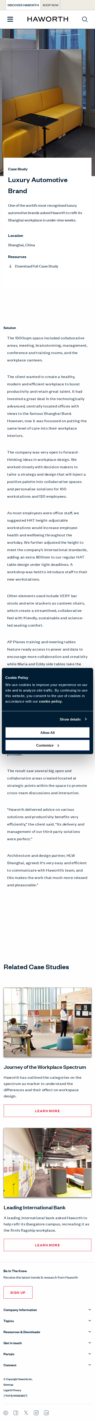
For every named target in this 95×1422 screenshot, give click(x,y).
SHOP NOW (50, 5)
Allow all (47, 733)
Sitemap (8, 1384)
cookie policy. (50, 701)
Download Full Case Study (36, 265)
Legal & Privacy (12, 1389)
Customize (44, 745)
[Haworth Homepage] (48, 19)
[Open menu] (10, 19)
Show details (70, 719)
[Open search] (84, 19)
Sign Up (18, 1292)
